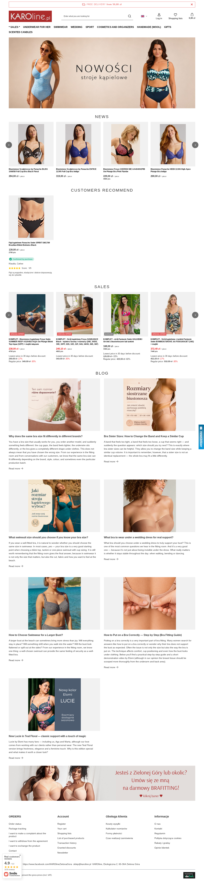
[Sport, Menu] (95, 27)
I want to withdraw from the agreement (28, 841)
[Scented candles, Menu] (34, 32)
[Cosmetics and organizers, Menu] (135, 27)
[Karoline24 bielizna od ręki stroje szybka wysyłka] (103, 72)
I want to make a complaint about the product (27, 835)
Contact (13, 850)
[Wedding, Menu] (84, 27)
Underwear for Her (37, 27)
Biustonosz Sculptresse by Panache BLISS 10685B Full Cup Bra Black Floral (28, 170)
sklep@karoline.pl (82, 864)
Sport (90, 27)
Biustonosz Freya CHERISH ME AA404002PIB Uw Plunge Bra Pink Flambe (124, 170)
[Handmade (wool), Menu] (162, 27)
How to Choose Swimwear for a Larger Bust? (36, 635)
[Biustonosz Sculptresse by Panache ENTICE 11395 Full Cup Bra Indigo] (78, 144)
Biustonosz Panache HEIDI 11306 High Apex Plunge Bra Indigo (171, 170)
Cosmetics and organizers (115, 27)
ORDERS (15, 816)
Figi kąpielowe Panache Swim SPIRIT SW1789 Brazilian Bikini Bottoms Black (29, 244)
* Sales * (14, 27)
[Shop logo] (30, 16)
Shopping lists (64, 833)
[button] (195, 73)
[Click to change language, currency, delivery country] (144, 16)
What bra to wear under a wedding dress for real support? (138, 537)
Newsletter (62, 852)
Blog (102, 373)
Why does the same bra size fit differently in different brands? (46, 436)
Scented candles (21, 32)
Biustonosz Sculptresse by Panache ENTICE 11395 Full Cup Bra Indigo (76, 170)
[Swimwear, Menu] (69, 27)
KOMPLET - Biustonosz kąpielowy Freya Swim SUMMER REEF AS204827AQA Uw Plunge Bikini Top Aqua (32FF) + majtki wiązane (31, 341)
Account (63, 816)
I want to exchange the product (24, 846)
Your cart (61, 828)
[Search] (129, 16)
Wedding (76, 27)
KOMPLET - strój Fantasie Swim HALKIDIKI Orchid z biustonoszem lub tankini (122, 340)
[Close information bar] (192, 4)
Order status (15, 824)
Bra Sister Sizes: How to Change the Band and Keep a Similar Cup (144, 436)
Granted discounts (66, 847)
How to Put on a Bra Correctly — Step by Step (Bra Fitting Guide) (143, 635)
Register (61, 824)
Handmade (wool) (149, 27)
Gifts (167, 27)
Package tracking (17, 828)
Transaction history (66, 843)
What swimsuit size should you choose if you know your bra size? (48, 537)
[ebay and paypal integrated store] (189, 875)
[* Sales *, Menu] (21, 27)
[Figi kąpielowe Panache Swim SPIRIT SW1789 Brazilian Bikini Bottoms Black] (31, 217)
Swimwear (61, 27)
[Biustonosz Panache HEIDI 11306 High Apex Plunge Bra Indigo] (173, 144)
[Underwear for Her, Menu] (52, 27)
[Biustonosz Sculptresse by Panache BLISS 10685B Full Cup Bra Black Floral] (31, 144)
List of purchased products (70, 838)
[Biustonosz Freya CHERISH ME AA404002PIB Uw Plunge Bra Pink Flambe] (125, 144)
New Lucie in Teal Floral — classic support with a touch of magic (47, 736)
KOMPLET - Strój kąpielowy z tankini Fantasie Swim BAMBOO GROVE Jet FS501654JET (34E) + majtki (172, 341)
